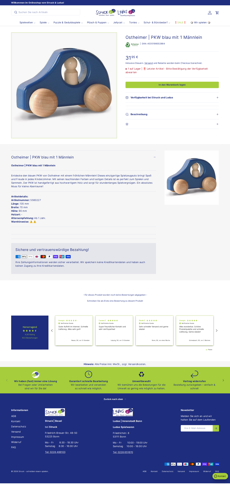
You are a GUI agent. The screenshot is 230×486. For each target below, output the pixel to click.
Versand (148, 63)
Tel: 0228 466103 (55, 452)
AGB (13, 416)
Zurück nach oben (114, 399)
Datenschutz (18, 426)
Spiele (43, 22)
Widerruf (16, 442)
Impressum (17, 436)
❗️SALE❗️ (180, 22)
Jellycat (117, 22)
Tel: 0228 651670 (123, 452)
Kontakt (15, 421)
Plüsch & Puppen (96, 22)
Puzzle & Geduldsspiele (67, 22)
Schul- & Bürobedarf (156, 22)
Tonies (133, 22)
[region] (134, 330)
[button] (217, 13)
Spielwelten (26, 22)
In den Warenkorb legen (172, 84)
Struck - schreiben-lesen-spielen (33, 471)
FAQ (13, 447)
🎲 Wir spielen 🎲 (200, 22)
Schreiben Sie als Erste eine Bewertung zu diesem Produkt (115, 301)
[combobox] (45, 12)
